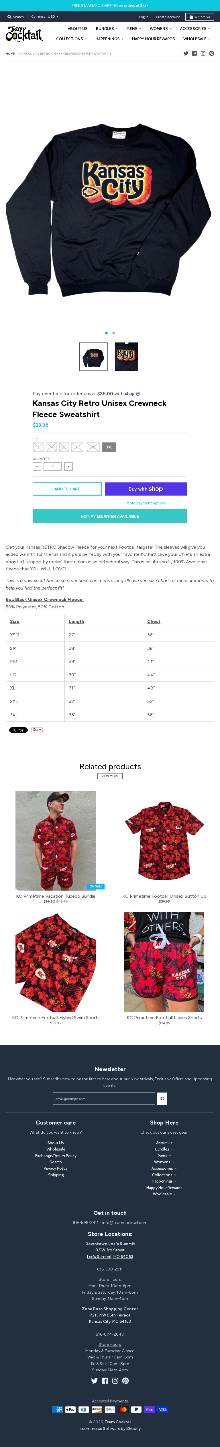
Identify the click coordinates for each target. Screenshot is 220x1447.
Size (36, 438)
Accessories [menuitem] (193, 28)
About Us (56, 1142)
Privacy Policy (56, 1168)
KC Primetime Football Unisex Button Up (164, 896)
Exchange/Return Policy (55, 1155)
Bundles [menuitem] (105, 28)
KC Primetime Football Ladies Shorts (164, 1017)
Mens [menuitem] (132, 28)
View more (110, 776)
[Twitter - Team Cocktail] (185, 53)
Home (10, 54)
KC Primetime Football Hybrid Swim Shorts (56, 1017)
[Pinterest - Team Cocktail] (211, 53)
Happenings (162, 1181)
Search (56, 1162)
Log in (143, 17)
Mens (162, 1155)
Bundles (162, 1149)
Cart (202, 17)
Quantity (41, 459)
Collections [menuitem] (69, 38)
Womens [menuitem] (159, 28)
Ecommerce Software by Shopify (110, 1428)
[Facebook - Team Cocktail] (194, 53)
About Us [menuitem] (78, 28)
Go (162, 1099)
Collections (162, 1174)
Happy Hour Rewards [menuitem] (153, 38)
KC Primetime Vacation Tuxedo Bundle (55, 896)
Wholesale (55, 1149)
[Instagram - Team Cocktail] (203, 53)
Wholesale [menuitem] (195, 38)
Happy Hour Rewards (164, 1187)
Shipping (56, 1174)
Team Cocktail (118, 1422)
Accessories (162, 1168)
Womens (162, 1162)
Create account (168, 17)
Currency (38, 16)
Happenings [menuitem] (107, 38)
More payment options (146, 503)
